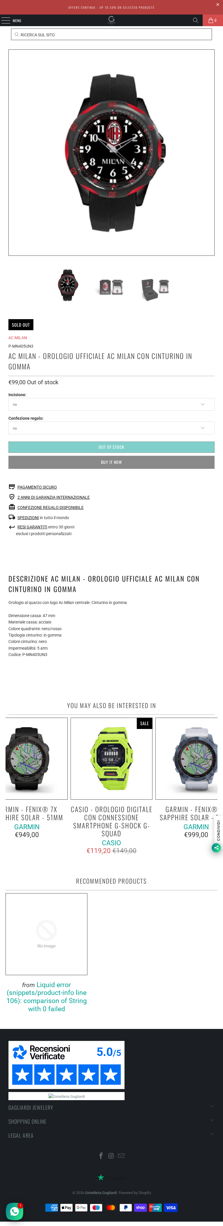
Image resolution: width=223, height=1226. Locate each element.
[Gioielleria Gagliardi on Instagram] (111, 1156)
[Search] (195, 20)
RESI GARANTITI (32, 527)
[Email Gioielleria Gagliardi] (121, 1156)
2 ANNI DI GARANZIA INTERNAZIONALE (53, 497)
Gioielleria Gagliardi (101, 1193)
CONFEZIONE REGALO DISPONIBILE (50, 507)
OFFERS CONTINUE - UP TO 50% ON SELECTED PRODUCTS (112, 7)
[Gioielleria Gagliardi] (111, 20)
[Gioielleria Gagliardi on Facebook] (101, 1156)
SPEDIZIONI (28, 517)
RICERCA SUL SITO (37, 35)
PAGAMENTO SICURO (37, 487)
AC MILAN (17, 337)
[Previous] (12, 152)
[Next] (210, 152)
